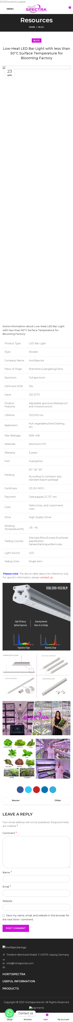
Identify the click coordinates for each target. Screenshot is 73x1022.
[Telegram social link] (52, 789)
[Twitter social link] (28, 789)
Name (7, 872)
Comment (10, 833)
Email (7, 886)
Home (32, 27)
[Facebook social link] (20, 789)
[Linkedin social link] (44, 789)
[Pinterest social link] (36, 789)
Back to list (36, 800)
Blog (41, 27)
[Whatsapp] (9, 1013)
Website (7, 901)
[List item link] (36, 963)
